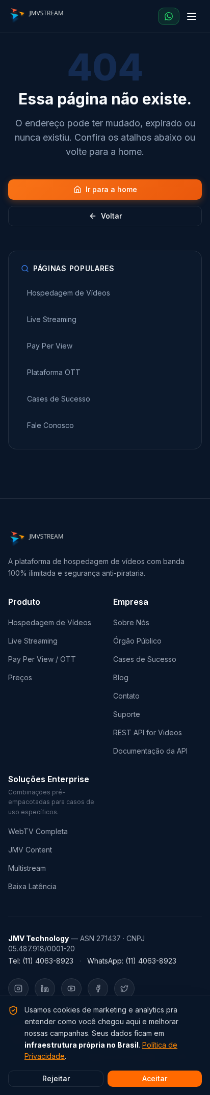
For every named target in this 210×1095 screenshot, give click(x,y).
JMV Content (30, 849)
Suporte (126, 714)
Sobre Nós (131, 622)
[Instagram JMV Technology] (18, 988)
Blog (120, 677)
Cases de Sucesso (144, 659)
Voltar (111, 215)
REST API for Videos (147, 732)
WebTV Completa (38, 831)
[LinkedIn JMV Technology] (45, 988)
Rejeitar (56, 1078)
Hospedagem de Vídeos (49, 622)
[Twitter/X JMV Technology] (124, 988)
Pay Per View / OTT (42, 659)
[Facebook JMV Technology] (98, 988)
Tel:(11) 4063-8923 (40, 960)
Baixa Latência (32, 886)
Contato (126, 695)
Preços (20, 677)
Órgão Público (137, 640)
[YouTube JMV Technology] (71, 988)
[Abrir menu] (191, 16)
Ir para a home (111, 189)
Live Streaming (33, 640)
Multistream (27, 868)
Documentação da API (150, 750)
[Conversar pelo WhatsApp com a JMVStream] (168, 16)
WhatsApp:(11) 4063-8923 (131, 960)
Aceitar (154, 1078)
